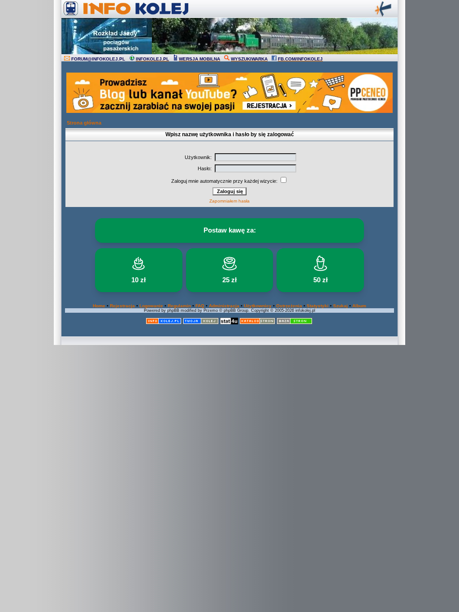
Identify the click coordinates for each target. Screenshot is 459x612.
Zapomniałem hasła (229, 200)
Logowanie (151, 305)
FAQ (199, 305)
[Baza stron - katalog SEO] (294, 322)
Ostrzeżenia (289, 305)
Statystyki (318, 305)
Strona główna (84, 122)
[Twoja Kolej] (201, 322)
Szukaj (340, 305)
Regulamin (179, 305)
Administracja (224, 305)
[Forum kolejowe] (164, 322)
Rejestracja (122, 305)
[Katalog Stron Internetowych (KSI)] (257, 322)
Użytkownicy (258, 305)
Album (359, 305)
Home (99, 305)
